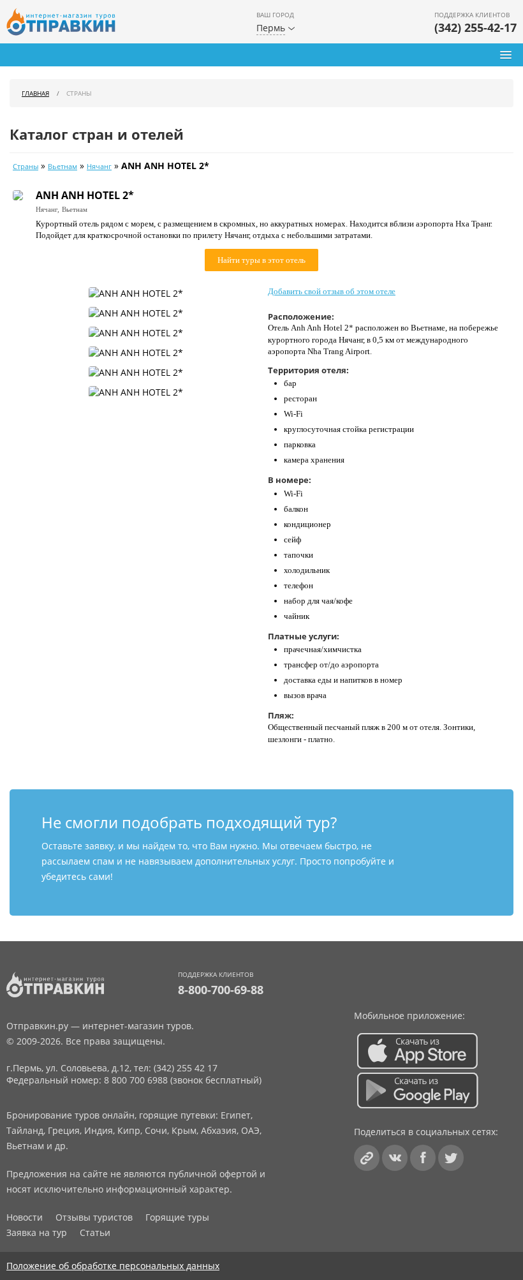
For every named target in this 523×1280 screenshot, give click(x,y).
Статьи (95, 1232)
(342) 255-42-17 (475, 27)
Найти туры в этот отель (261, 260)
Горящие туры (177, 1217)
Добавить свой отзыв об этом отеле (331, 291)
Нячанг (99, 166)
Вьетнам (62, 166)
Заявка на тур (36, 1232)
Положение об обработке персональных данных (112, 1266)
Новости (24, 1217)
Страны (25, 166)
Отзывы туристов (94, 1217)
